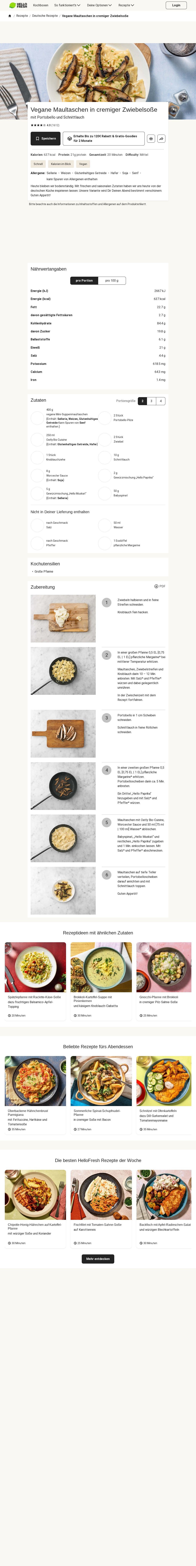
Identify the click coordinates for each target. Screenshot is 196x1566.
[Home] (9, 16)
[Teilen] (161, 139)
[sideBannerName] (98, 234)
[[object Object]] (151, 139)
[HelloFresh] (18, 5)
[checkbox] (32, 125)
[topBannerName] (98, 32)
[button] (98, 400)
